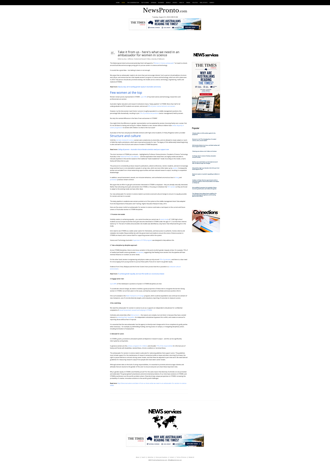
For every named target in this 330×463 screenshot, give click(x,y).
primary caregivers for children (137, 346)
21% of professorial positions (149, 113)
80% (115, 284)
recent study (164, 219)
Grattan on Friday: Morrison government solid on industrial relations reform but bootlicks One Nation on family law (205, 181)
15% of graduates (165, 259)
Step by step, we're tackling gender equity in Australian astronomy (139, 87)
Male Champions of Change (135, 296)
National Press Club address (130, 157)
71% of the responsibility (164, 346)
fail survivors (135, 315)
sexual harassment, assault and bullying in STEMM (135, 310)
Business (161, 2)
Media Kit (191, 457)
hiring (177, 177)
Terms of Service (181, 457)
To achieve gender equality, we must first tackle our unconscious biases (141, 274)
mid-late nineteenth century (125, 140)
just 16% (144, 97)
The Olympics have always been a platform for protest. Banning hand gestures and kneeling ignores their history (204, 195)
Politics (195, 2)
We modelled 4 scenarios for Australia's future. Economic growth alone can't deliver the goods (204, 188)
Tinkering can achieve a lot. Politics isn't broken (204, 151)
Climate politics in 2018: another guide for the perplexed (204, 133)
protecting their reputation (125, 317)
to (113, 284)
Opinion (153, 2)
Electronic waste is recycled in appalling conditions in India (206, 174)
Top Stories (145, 2)
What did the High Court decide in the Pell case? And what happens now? (205, 168)
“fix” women (171, 187)
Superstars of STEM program (142, 240)
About (137, 457)
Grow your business (161, 457)
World (168, 2)
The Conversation (133, 2)
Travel (188, 2)
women (175, 168)
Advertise (150, 457)
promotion (113, 180)
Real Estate (203, 2)
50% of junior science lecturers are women (161, 106)
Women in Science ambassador (164, 63)
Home (118, 2)
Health (181, 2)
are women (139, 252)
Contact (172, 457)
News (123, 2)
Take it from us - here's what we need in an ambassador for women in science (148, 53)
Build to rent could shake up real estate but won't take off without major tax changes (205, 162)
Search (212, 2)
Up (111, 284)
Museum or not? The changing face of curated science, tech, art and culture (204, 139)
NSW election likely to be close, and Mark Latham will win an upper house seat (205, 145)
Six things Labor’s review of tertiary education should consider (204, 156)
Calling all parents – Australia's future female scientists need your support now (143, 149)
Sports (175, 2)
